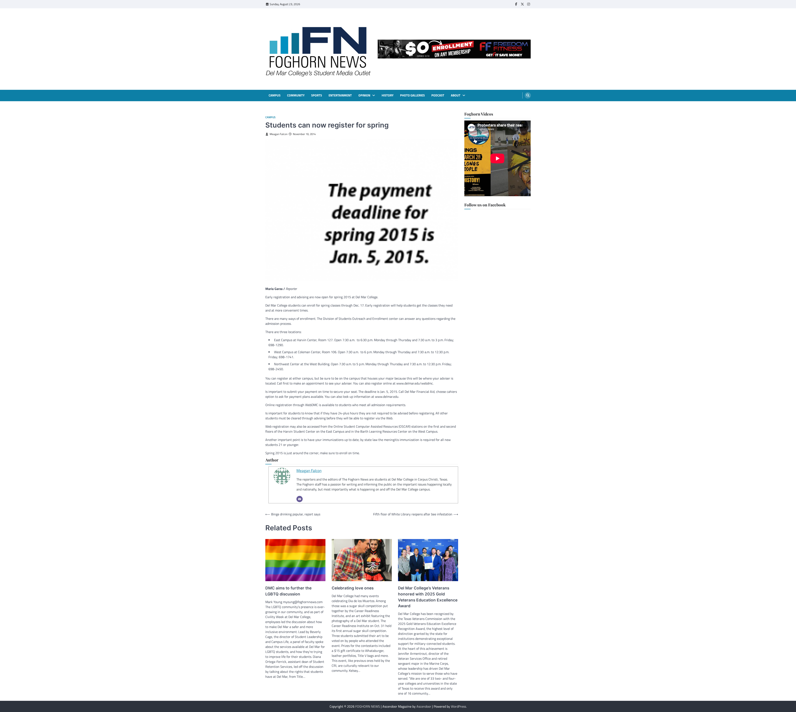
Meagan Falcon (279, 134)
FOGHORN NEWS (367, 706)
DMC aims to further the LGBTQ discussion (288, 591)
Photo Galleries (412, 95)
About (455, 95)
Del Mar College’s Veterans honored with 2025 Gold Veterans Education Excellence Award (427, 597)
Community (296, 95)
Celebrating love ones (353, 588)
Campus (274, 95)
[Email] (299, 499)
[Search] (528, 95)
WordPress (458, 706)
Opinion (364, 95)
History (387, 95)
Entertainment (340, 95)
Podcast (437, 95)
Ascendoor (423, 706)
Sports (316, 95)
